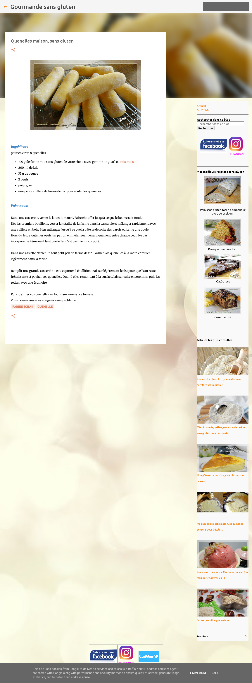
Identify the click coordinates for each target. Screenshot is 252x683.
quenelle (45, 306)
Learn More (198, 673)
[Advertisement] (185, 159)
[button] (13, 50)
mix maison (128, 162)
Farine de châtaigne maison (213, 620)
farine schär (22, 306)
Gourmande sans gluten (42, 6)
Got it (215, 673)
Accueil (201, 106)
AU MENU (203, 110)
